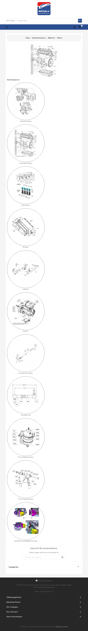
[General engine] (26, 101)
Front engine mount (25, 499)
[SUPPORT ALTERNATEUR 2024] (26, 521)
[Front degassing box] (26, 437)
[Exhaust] (26, 269)
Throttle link (26, 415)
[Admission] (26, 185)
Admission (26, 205)
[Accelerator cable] (26, 353)
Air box (26, 247)
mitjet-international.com (44, 591)
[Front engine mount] (26, 479)
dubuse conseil (62, 627)
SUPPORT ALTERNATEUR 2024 (26, 541)
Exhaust (26, 289)
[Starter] (26, 311)
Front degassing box (26, 457)
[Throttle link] (26, 395)
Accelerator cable (26, 373)
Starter (26, 331)
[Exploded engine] (26, 143)
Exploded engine (25, 163)
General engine (26, 121)
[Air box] (26, 227)
